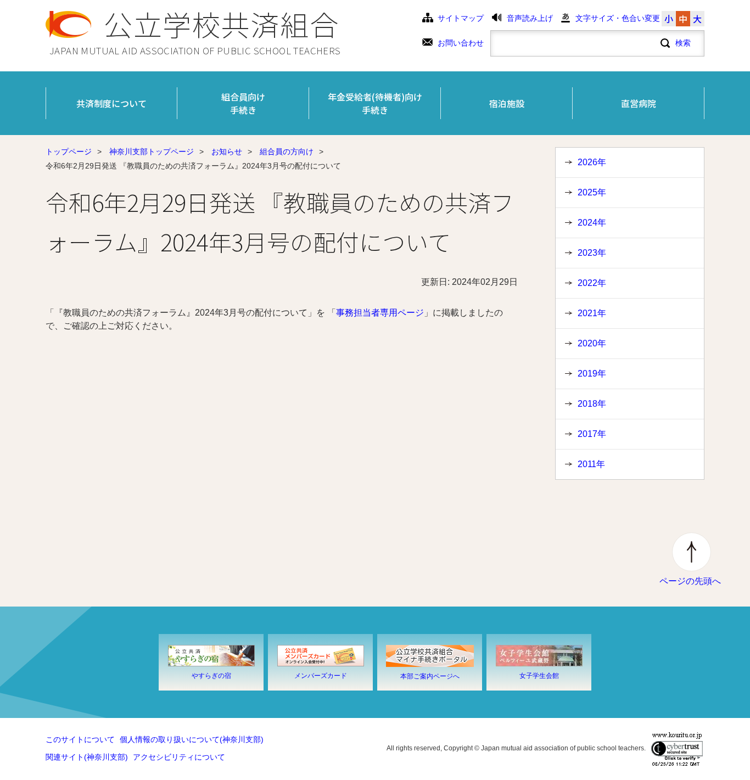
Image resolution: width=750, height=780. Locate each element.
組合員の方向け (287, 152)
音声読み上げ (530, 18)
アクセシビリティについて (179, 757)
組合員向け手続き (243, 103)
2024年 (592, 222)
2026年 (592, 162)
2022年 (592, 283)
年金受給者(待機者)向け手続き (375, 103)
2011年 (591, 464)
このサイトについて (80, 740)
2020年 (592, 343)
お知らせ (226, 152)
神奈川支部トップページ (151, 152)
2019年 (592, 373)
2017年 (592, 434)
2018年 (592, 403)
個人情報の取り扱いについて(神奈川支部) (192, 740)
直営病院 (638, 103)
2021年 (592, 313)
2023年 (592, 252)
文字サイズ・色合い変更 (617, 18)
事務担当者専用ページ (380, 312)
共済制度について (111, 103)
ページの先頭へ (690, 581)
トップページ (69, 152)
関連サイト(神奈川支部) (87, 757)
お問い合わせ (461, 43)
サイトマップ (461, 18)
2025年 (592, 192)
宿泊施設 (506, 103)
